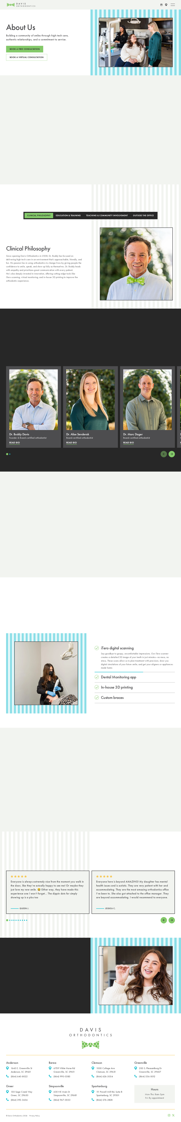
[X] (173, 1115)
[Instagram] (169, 1115)
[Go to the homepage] (90, 1038)
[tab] (39, 215)
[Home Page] (21, 5)
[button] (166, 5)
